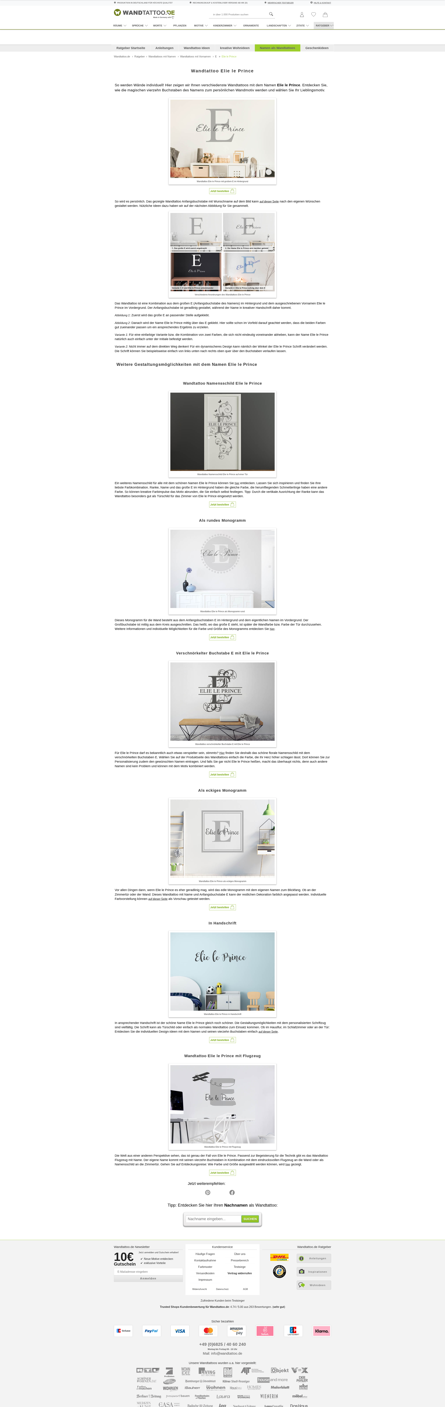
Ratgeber (139, 56)
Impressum (205, 1279)
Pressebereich (240, 1260)
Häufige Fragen (205, 1254)
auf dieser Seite (269, 201)
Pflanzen (179, 25)
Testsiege (240, 1266)
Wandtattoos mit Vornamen (195, 56)
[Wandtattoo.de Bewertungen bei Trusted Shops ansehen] (279, 1277)
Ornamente (251, 25)
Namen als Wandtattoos (277, 48)
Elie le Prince (229, 56)
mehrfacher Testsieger (281, 3)
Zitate (300, 25)
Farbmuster (205, 1266)
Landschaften (277, 25)
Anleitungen (164, 48)
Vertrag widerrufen (240, 1273)
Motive (199, 25)
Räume (117, 25)
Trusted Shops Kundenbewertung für (194, 1306)
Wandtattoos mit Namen (162, 56)
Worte (157, 25)
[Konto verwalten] (302, 15)
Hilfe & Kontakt (322, 3)
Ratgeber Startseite (130, 48)
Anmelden (148, 1278)
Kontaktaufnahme (205, 1260)
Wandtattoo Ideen (197, 48)
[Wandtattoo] (144, 12)
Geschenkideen (317, 48)
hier (237, 483)
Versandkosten (205, 1273)
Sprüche (138, 25)
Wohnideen (318, 1285)
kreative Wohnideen (235, 48)
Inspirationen (317, 1271)
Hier (222, 753)
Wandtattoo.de (122, 56)
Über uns (239, 1254)
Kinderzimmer (222, 25)
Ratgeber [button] (322, 25)
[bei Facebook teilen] (224, 1193)
